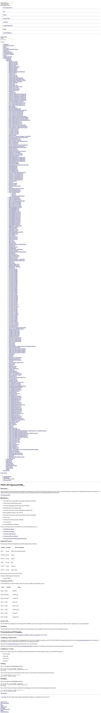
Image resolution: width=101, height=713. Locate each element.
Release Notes (6, 470)
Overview (14, 193)
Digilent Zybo (12, 458)
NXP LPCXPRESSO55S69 (15, 199)
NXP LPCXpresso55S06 (14, 192)
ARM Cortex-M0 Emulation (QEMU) (17, 350)
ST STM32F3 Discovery (14, 393)
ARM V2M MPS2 (13, 228)
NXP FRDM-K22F (13, 166)
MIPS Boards (9, 461)
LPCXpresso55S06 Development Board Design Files (15, 538)
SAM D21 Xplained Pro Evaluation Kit (17, 95)
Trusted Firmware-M (7, 25)
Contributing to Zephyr (8, 53)
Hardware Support (7, 51)
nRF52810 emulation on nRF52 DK (17, 260)
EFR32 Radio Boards (13, 162)
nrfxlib (4, 14)
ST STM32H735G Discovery (15, 410)
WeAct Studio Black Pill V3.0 (15, 122)
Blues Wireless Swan (13, 422)
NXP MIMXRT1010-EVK (15, 212)
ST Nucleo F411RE (13, 284)
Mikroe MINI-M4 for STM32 (15, 207)
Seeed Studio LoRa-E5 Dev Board (16, 188)
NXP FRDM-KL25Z (13, 169)
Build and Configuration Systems (10, 49)
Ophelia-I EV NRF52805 (14, 452)
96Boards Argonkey (13, 63)
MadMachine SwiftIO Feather (15, 225)
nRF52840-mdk (12, 248)
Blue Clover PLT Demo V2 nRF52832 (17, 125)
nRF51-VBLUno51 (13, 239)
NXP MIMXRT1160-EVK (15, 220)
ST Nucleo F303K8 (13, 278)
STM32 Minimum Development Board (17, 386)
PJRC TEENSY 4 (13, 424)
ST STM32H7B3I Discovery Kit (16, 413)
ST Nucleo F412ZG (13, 285)
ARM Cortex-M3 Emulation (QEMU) (17, 351)
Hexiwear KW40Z (13, 183)
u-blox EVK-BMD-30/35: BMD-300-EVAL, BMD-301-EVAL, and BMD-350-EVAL (28, 430)
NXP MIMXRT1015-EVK (15, 213)
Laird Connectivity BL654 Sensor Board (18, 116)
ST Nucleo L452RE (13, 317)
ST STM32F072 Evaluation (15, 388)
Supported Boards (7, 58)
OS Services (6, 48)
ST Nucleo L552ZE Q (14, 322)
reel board (11, 361)
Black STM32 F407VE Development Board (18, 118)
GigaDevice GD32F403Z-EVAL (16, 176)
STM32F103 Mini (13, 392)
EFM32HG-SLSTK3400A (15, 152)
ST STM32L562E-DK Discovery (16, 418)
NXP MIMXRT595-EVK (14, 223)
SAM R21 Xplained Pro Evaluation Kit (17, 99)
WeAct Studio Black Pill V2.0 (15, 123)
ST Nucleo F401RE (13, 281)
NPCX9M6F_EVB (13, 234)
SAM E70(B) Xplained (14, 372)
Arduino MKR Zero (13, 85)
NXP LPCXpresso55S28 (14, 198)
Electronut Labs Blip (13, 246)
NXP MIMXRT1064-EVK (15, 219)
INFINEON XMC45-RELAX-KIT (16, 456)
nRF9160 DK (12, 268)
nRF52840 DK (12, 253)
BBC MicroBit (12, 106)
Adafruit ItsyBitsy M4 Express (15, 81)
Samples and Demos (7, 56)
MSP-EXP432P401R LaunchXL (16, 232)
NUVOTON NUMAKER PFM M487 (17, 327)
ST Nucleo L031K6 (13, 309)
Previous (5, 693)
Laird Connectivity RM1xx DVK (16, 362)
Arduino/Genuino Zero (14, 90)
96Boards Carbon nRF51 (14, 66)
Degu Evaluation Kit (13, 143)
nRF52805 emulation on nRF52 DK (17, 259)
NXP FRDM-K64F (13, 167)
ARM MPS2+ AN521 (13, 229)
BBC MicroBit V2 (13, 107)
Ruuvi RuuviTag (12, 367)
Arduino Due (12, 84)
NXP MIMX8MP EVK (14, 209)
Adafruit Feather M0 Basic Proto (16, 77)
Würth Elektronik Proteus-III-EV (16, 454)
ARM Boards (9, 60)
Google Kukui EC (13, 181)
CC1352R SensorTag (13, 130)
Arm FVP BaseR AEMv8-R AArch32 (17, 172)
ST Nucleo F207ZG (13, 275)
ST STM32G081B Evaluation (15, 409)
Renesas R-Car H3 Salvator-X (15, 357)
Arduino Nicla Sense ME (14, 89)
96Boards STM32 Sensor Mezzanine (17, 71)
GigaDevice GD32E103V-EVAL (16, 173)
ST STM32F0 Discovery (14, 391)
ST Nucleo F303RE (13, 279)
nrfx (4, 11)
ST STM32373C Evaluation (15, 384)
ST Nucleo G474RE (13, 300)
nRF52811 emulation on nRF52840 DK (17, 251)
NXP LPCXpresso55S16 (14, 197)
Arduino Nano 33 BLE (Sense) (15, 86)
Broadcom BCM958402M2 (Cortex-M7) (18, 110)
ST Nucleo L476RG (13, 319)
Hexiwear (11, 182)
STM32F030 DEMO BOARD (15, 387)
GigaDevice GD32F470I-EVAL (16, 179)
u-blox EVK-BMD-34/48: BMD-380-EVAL (18, 437)
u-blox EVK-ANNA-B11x (15, 438)
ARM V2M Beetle (13, 445)
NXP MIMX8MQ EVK (14, 210)
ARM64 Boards (9, 459)
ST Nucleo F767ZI (13, 294)
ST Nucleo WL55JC (13, 326)
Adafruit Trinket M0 (13, 82)
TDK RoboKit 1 (12, 423)
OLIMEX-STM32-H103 (14, 331)
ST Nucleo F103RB (13, 274)
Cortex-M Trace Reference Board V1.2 (17, 377)
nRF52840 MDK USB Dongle (15, 249)
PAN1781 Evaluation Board (15, 340)
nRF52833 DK (12, 245)
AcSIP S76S (11, 365)
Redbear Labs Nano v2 (14, 256)
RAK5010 (11, 356)
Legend (10, 187)
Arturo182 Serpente (13, 379)
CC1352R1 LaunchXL (14, 128)
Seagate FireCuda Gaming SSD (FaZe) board (19, 164)
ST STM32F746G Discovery (15, 403)
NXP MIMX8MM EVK (14, 208)
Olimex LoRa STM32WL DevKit (16, 328)
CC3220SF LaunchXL (14, 132)
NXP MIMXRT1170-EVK (15, 222)
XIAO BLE (11, 455)
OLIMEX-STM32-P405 (14, 335)
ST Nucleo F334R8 (13, 280)
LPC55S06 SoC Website (8, 529)
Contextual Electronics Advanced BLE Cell (18, 137)
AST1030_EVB (12, 92)
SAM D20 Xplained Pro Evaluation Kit (17, 94)
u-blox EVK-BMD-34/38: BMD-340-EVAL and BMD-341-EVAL (23, 433)
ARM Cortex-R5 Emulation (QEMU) (17, 352)
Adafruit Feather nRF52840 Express (17, 79)
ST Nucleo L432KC (13, 315)
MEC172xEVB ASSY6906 (15, 203)
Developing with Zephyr (8, 45)
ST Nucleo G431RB (13, 299)
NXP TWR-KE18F (13, 428)
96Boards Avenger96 (13, 64)
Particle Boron (12, 343)
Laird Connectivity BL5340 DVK (16, 111)
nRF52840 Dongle (13, 254)
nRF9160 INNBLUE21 (14, 264)
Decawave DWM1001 (14, 142)
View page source (7, 480)
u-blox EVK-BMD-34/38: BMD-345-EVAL (18, 434)
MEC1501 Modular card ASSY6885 (17, 200)
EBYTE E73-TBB (13, 148)
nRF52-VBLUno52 (13, 258)
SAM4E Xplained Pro (13, 368)
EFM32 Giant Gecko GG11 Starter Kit (17, 151)
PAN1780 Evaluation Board (15, 338)
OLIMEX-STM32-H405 (14, 332)
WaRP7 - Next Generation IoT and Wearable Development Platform (23, 449)
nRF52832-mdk (12, 243)
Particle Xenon (12, 345)
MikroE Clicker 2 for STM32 (15, 205)
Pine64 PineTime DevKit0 (14, 347)
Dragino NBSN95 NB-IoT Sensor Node (17, 147)
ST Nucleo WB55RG (13, 325)
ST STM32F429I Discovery (15, 398)
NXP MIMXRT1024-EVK (15, 215)
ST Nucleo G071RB (13, 296)
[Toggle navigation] (9, 5)
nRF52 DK (11, 261)
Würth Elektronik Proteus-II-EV (16, 453)
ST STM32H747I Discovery (15, 412)
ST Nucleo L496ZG (13, 320)
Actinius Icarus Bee (13, 75)
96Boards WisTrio (13, 72)
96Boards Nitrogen (13, 70)
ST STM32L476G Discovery (15, 415)
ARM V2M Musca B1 (14, 447)
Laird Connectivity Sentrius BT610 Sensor (18, 127)
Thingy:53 (11, 427)
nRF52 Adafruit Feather (14, 255)
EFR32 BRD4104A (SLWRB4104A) (17, 157)
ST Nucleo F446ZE (13, 290)
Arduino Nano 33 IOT (14, 87)
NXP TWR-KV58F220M (14, 429)
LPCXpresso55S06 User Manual (10, 536)
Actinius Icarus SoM (13, 76)
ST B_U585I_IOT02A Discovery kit (17, 105)
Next (2, 693)
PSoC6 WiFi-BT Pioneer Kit (15, 140)
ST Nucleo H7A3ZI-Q (14, 306)
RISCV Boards (9, 466)
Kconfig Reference (7, 32)
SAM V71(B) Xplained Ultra (15, 373)
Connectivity (6, 50)
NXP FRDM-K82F (13, 168)
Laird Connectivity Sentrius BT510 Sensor (18, 126)
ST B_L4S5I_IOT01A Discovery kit (17, 104)
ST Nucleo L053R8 (13, 310)
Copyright (4, 697)
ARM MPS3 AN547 (13, 230)
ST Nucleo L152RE (13, 312)
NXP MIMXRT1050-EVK (15, 217)
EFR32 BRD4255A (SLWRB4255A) (17, 161)
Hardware (14, 194)
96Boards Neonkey (13, 69)
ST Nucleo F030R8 (13, 269)
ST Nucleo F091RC (13, 273)
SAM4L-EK (11, 369)
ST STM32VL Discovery (14, 420)
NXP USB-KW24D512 (14, 444)
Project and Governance (8, 54)
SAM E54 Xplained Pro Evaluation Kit (17, 96)
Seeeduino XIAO (12, 376)
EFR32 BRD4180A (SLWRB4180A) (17, 158)
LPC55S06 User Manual (8, 531)
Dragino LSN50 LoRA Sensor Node (17, 146)
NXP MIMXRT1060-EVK (15, 218)
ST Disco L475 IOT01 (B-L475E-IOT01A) (18, 145)
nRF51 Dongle (12, 241)
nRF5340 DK (12, 263)
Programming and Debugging (18, 195)
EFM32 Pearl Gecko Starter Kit (16, 153)
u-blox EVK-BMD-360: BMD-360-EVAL (18, 435)
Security (5, 55)
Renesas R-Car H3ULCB (14, 358)
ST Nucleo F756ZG (13, 292)
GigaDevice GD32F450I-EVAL (16, 177)
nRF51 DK (11, 240)
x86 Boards (8, 59)
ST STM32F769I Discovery (15, 406)
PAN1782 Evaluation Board (15, 341)
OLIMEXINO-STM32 (14, 336)
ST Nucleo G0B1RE (13, 297)
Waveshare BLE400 (13, 237)
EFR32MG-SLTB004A (14, 163)
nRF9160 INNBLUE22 (14, 265)
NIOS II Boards (9, 463)
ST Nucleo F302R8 (13, 276)
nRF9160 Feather (12, 135)
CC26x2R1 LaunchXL (14, 131)
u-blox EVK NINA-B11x (14, 439)
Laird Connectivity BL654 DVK (16, 115)
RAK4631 (11, 355)
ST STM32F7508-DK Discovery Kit (17, 404)
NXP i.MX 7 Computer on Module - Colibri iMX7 (20, 136)
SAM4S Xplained (13, 371)
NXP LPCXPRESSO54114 (15, 191)
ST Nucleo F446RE (13, 289)
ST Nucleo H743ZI (13, 302)
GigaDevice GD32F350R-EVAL (16, 174)
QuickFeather (12, 353)
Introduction (6, 44)
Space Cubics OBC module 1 (15, 374)
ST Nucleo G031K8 (13, 295)
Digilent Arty (11, 91)
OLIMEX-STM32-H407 (14, 333)
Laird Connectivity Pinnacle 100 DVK (17, 348)
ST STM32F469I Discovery (15, 399)
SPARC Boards (9, 468)
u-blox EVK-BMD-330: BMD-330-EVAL (18, 432)
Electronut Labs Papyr (13, 250)
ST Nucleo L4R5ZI (13, 321)
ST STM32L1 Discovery (14, 414)
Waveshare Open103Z (14, 450)
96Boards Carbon (12, 65)
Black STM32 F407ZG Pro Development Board (19, 120)
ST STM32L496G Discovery (15, 417)
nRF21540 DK (12, 235)
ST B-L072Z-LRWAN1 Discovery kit (17, 102)
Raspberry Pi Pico (13, 366)
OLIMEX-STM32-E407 (14, 330)
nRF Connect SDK (7, 7)
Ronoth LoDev (12, 363)
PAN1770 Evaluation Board (15, 337)
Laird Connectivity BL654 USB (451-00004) (19, 117)
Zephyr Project (6, 18)
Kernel (4, 46)
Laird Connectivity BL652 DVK (16, 112)
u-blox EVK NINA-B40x (14, 442)
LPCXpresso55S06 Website (9, 533)
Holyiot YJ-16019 (13, 184)
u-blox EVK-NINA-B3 (14, 440)
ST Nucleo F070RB (13, 271)
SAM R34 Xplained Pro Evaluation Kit (17, 100)
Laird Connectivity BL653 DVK (16, 113)
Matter (4, 29)
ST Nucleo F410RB (13, 282)
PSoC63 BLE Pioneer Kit (14, 138)
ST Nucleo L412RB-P (14, 314)
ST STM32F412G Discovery (15, 397)
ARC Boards (9, 460)
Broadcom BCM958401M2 (15, 109)
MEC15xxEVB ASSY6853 (15, 202)
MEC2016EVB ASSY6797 (15, 204)
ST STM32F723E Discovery (15, 402)
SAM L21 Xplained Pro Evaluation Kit (17, 97)
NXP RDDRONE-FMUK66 (15, 360)
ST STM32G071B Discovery (15, 408)
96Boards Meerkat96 (13, 67)
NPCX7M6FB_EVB (13, 233)
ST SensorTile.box (13, 378)
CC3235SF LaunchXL (14, 133)
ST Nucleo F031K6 (13, 270)
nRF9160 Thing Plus (13, 381)
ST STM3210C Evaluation (15, 383)
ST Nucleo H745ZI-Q (13, 304)
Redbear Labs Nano (13, 238)
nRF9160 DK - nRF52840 (14, 266)
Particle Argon (12, 342)
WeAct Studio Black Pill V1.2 (15, 121)
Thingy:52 (11, 425)
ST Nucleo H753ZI (13, 305)
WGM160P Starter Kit (14, 150)
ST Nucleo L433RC (13, 316)
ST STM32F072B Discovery (15, 389)
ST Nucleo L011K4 (13, 307)
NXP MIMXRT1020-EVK (15, 214)
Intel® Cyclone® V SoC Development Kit (18, 141)
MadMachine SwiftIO (13, 227)
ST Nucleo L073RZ (13, 311)
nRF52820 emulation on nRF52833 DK (17, 244)
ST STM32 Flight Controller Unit (16, 382)
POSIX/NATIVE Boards (11, 465)
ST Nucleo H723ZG (13, 301)
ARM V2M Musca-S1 (14, 448)
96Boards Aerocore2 (13, 61)
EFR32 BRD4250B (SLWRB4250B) (17, 159)
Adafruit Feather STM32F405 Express (17, 80)
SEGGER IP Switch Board (15, 186)
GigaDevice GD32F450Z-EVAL (16, 178)
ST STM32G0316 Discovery (15, 407)
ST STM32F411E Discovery (15, 396)
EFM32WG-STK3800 (14, 156)
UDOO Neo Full (12, 443)
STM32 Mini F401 (13, 394)
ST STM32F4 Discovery (14, 401)
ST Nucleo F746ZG (13, 291)
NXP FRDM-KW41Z (13, 171)
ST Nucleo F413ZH (13, 286)
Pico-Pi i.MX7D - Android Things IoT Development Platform (22, 346)
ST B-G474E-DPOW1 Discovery (16, 101)
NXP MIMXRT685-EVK (14, 224)
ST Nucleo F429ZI (13, 287)
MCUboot (5, 22)
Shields (7, 469)
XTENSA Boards (10, 464)
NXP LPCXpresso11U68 (14, 189)
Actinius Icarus (12, 74)
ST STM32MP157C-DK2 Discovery (17, 419)
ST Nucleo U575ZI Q (13, 323)
